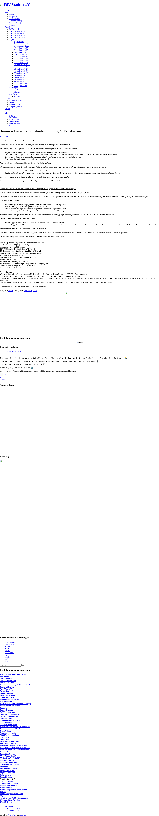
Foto (5, 374)
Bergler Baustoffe (7, 691)
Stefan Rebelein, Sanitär (9, 783)
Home (7, 10)
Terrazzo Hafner (6, 787)
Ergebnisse (28, 291)
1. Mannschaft (10, 642)
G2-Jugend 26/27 (20, 86)
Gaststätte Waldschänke (9, 716)
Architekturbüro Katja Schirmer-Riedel (15, 685)
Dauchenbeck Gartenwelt (9, 699)
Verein (7, 12)
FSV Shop (13, 117)
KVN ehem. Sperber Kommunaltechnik (15, 748)
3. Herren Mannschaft (17, 38)
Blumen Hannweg (7, 693)
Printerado (4, 766)
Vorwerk (3, 792)
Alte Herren (13, 94)
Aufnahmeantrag (15, 21)
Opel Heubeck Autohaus (9, 764)
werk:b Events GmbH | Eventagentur (14, 798)
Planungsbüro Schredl (8, 769)
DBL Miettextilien (7, 702)
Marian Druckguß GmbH (10, 758)
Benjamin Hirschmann (18, 137)
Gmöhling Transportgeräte (10, 720)
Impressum (9, 806)
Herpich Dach (5, 731)
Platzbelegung (14, 123)
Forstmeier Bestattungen (9, 714)
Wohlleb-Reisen (6, 802)
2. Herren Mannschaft (17, 35)
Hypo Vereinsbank (7, 737)
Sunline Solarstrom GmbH (10, 785)
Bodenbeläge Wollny (8, 695)
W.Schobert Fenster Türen (10, 800)
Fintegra (3, 708)
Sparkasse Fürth (6, 781)
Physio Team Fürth (7, 773)
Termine (17, 96)
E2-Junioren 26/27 (21, 71)
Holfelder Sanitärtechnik (9, 735)
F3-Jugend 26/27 (20, 81)
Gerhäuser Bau (6, 718)
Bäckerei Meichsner (7, 687)
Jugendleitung (19, 42)
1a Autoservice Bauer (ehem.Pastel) (13, 674)
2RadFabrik (4, 676)
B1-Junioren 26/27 (21, 48)
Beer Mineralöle (6, 689)
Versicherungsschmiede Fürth (11, 794)
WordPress (12, 815)
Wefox (2, 796)
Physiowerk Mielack (7, 771)
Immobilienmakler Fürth (9, 741)
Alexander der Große (8, 681)
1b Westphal (9, 644)
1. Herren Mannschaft (17, 31)
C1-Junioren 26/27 (21, 50)
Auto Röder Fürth (7, 683)
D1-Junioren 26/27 (21, 58)
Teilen (3, 379)
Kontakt (8, 125)
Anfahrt (12, 115)
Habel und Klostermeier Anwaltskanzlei (15, 727)
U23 (6, 659)
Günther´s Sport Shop (8, 725)
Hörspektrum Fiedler (8, 733)
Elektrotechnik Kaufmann (10, 706)
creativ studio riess (7, 697)
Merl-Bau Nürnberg (7, 760)
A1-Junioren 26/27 (21, 44)
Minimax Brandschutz (8, 762)
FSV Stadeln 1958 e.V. (14, 352)
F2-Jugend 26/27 (20, 79)
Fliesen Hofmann (6, 710)
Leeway (23, 815)
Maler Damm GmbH (8, 756)
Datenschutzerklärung (13, 808)
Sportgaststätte (14, 121)
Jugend (12, 40)
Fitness (7, 109)
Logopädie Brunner (7, 754)
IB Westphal (13, 88)
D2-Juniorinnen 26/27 (22, 56)
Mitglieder (13, 17)
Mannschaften (14, 105)
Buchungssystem (15, 100)
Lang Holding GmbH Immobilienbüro (14, 750)
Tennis (7, 98)
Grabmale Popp (6, 723)
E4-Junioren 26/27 (21, 75)
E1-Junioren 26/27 (21, 69)
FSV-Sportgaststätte (7, 712)
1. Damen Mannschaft (17, 33)
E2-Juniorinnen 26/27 (22, 67)
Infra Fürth (4, 739)
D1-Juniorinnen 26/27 (22, 54)
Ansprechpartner (15, 107)
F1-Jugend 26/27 (20, 77)
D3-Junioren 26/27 (21, 63)
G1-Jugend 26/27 (20, 84)
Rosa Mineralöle (6, 777)
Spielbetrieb (18, 90)
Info (10, 111)
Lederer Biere (5, 752)
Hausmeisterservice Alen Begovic (12, 729)
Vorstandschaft (14, 19)
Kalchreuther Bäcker (8, 743)
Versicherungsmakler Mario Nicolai (13, 790)
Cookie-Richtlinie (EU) (13, 810)
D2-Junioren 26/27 (21, 61)
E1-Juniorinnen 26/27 (22, 65)
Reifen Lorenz (5, 775)
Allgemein (8, 646)
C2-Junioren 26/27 (21, 52)
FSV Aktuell (14, 29)
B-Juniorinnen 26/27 (21, 46)
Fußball (7, 27)
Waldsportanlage (15, 23)
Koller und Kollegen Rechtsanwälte (13, 746)
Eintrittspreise (14, 119)
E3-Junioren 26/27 (21, 73)
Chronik (12, 25)
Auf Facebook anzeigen (6, 377)
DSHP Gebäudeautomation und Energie (15, 704)
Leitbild (12, 14)
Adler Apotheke (6, 679)
